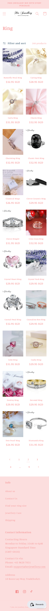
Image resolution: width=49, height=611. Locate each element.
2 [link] (28, 459)
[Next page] (38, 467)
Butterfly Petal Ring (13, 77)
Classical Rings (13, 198)
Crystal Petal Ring (13, 319)
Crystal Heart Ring (13, 279)
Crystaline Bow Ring (36, 319)
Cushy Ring (36, 360)
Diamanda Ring (36, 440)
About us (10, 491)
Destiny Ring (13, 400)
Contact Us (11, 498)
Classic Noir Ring (36, 158)
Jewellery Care (13, 512)
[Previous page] (10, 459)
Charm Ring (36, 118)
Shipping (10, 520)
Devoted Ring (36, 400)
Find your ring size (16, 505)
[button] (4, 13)
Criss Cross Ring (36, 239)
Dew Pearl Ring (13, 440)
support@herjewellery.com (30, 566)
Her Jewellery (19, 607)
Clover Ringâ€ (13, 239)
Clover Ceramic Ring (36, 198)
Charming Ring (13, 158)
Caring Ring (36, 77)
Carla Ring (13, 118)
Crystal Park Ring (36, 279)
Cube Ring (13, 360)
